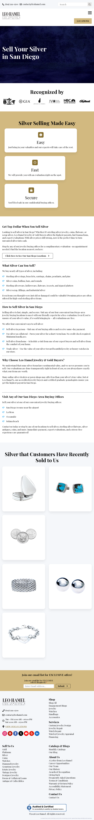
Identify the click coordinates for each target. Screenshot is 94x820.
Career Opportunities (59, 763)
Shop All (53, 702)
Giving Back (54, 775)
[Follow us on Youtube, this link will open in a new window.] (26, 733)
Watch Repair (55, 731)
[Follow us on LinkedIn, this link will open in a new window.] (37, 733)
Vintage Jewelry (9, 772)
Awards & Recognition (59, 772)
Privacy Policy (55, 789)
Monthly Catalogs (57, 749)
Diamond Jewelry (10, 763)
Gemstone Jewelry (11, 766)
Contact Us (54, 797)
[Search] (90, 4)
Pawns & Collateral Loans (14, 778)
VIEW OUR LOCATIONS (16, 726)
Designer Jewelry (10, 775)
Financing (53, 737)
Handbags (53, 714)
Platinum (6, 752)
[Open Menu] (90, 13)
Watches (53, 711)
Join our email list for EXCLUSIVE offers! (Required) (38, 681)
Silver (5, 755)
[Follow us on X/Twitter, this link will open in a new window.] (20, 733)
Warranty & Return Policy (61, 783)
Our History (54, 769)
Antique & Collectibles (13, 781)
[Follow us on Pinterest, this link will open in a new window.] (10, 733)
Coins (5, 758)
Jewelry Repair (56, 728)
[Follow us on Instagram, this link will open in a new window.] (4, 733)
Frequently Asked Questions (62, 777)
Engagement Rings (58, 705)
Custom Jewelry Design (60, 725)
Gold (4, 749)
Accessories (54, 717)
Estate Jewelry (9, 769)
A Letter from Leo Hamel (60, 760)
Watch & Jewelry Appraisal (61, 734)
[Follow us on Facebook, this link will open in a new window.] (15, 733)
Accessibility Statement (60, 786)
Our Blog (53, 752)
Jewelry (52, 708)
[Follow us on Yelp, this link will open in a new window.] (31, 733)
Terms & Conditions (58, 780)
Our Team (53, 766)
